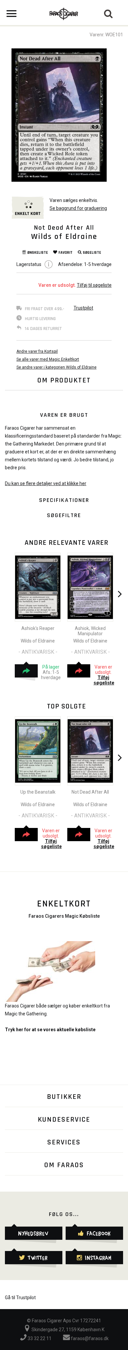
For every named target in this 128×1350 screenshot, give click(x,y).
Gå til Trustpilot (20, 1297)
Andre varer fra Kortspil (37, 351)
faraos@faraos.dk (89, 1338)
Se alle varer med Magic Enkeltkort (47, 359)
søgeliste (92, 252)
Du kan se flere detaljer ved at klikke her (45, 483)
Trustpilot (83, 308)
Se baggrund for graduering (78, 208)
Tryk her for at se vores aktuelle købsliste (50, 1029)
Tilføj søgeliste (104, 680)
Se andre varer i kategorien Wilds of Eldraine (56, 367)
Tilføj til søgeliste (94, 285)
